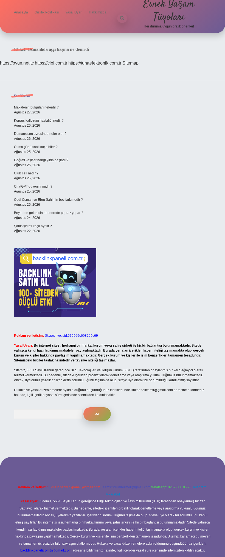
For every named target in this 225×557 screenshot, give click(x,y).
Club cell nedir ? (26, 173)
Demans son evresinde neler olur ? (40, 134)
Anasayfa (21, 12)
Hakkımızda (97, 12)
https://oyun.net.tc (17, 63)
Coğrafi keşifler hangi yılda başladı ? (41, 160)
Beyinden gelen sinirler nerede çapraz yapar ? (48, 213)
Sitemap (130, 63)
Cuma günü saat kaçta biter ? (36, 147)
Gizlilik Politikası (47, 12)
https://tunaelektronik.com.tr (94, 63)
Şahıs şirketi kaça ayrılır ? (33, 226)
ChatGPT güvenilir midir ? (33, 186)
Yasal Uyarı (73, 12)
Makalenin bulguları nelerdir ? (36, 107)
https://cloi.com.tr (51, 63)
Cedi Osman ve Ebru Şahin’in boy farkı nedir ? (48, 200)
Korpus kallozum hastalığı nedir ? (39, 120)
